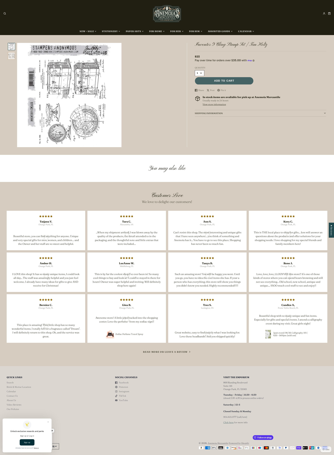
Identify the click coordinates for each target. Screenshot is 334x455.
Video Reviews (14, 404)
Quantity (200, 68)
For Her (175, 31)
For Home (155, 31)
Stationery (110, 31)
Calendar (245, 31)
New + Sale (87, 31)
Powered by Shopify (239, 443)
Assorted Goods (219, 31)
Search (10, 382)
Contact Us (12, 395)
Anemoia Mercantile (218, 443)
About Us (11, 400)
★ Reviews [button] (331, 230)
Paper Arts (133, 31)
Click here (228, 422)
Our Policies (13, 409)
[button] (52, 431)
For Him (194, 31)
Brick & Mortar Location (19, 387)
